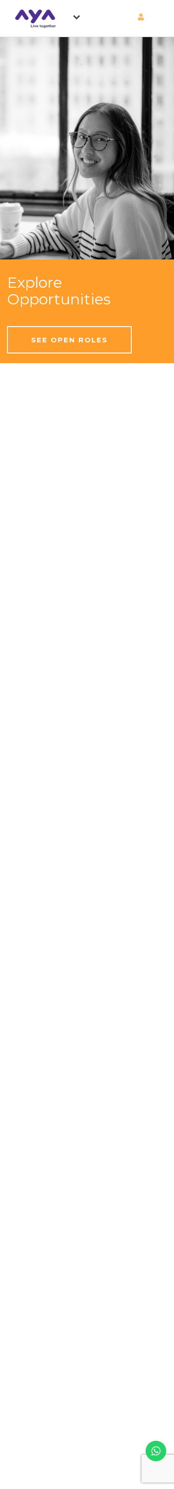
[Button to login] (123, 17)
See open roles (69, 339)
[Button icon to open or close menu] (80, 15)
